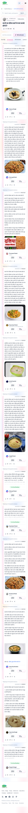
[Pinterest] (16, 797)
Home (3, 790)
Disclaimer (21, 803)
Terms (10, 803)
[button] (14, 35)
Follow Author (21, 19)
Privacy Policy (5, 803)
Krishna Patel (7, 18)
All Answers (18, 39)
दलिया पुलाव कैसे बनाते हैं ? (15, 661)
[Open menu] (25, 3)
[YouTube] (6, 797)
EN (19, 3)
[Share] (13, 28)
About (16, 803)
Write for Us (15, 790)
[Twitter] (2, 797)
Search (22, 13)
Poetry (10, 790)
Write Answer (20, 35)
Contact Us (16, 793)
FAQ (13, 803)
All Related (10, 39)
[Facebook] (9, 797)
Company (4, 793)
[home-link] (1, 8)
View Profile (20, 113)
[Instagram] (13, 797)
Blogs (6, 790)
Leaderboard (9, 793)
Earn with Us (21, 790)
